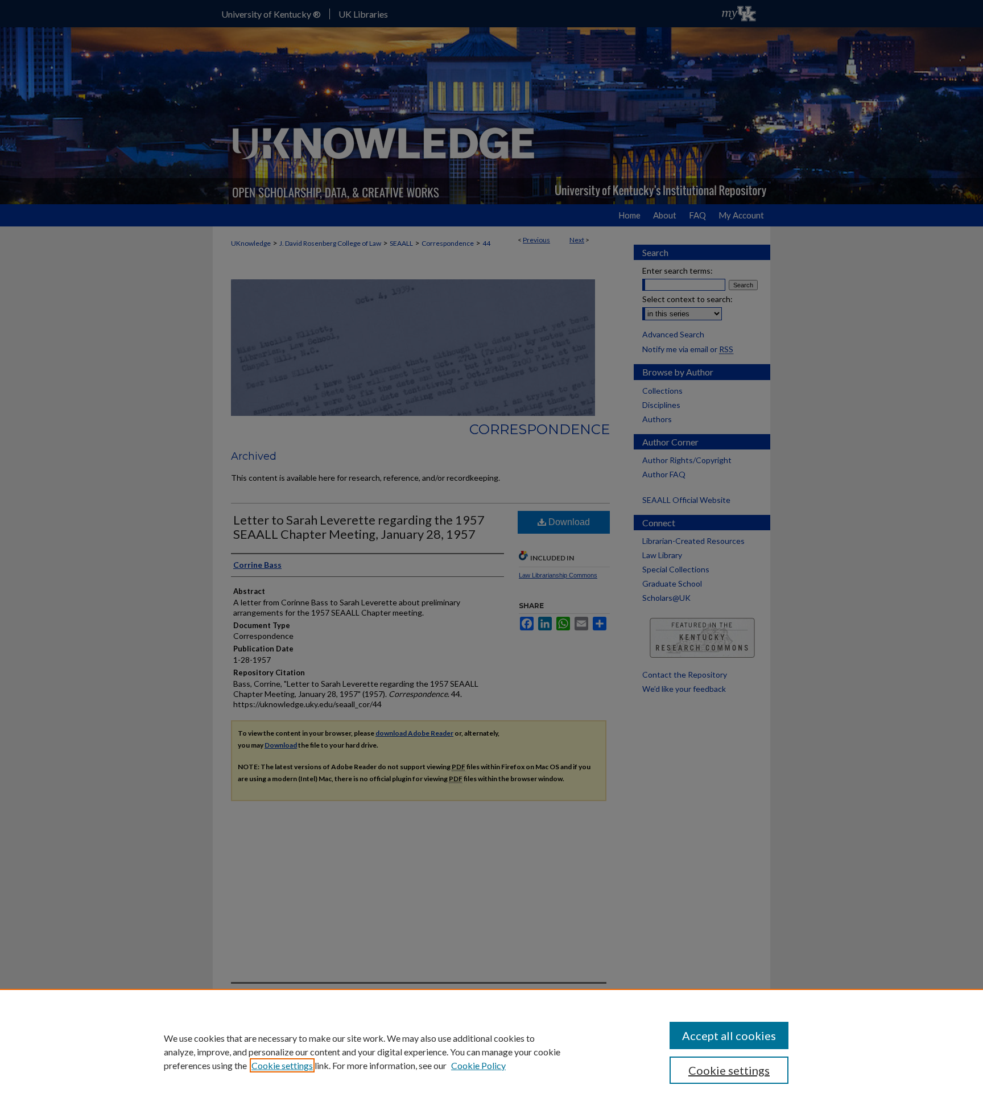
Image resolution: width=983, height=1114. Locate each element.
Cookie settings (282, 1065)
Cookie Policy (478, 1065)
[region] (491, 1051)
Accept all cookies (729, 1035)
